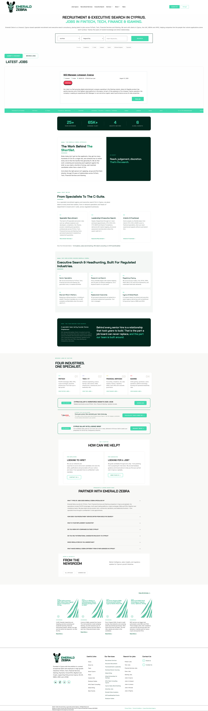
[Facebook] (60, 682)
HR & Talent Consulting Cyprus (111, 681)
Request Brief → (138, 428)
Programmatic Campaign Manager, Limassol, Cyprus (88, 75)
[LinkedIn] (55, 682)
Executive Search (99, 6)
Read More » (59, 633)
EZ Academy (76, 246)
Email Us (148, 660)
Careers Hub (82, 572)
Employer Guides (109, 698)
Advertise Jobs (109, 689)
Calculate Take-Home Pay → (135, 415)
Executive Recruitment (111, 663)
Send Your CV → (115, 475)
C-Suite (94, 47)
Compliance (86, 47)
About (116, 6)
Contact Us (149, 665)
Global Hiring (108, 673)
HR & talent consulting (100, 246)
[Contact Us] (143, 664)
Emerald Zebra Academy (111, 692)
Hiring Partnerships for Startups (111, 677)
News (124, 6)
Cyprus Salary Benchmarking (113, 685)
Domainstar (71, 709)
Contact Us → (74, 477)
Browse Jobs (31, 56)
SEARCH (140, 38)
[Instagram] (64, 682)
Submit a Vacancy (13, 56)
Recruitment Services (86, 6)
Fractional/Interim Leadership (113, 666)
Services (108, 6)
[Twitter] (69, 682)
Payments (128, 47)
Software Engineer (118, 47)
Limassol (102, 47)
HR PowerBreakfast (114, 246)
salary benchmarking (87, 246)
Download (140, 403)
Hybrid (109, 47)
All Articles (69, 572)
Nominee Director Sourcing (112, 670)
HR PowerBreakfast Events (112, 695)
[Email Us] (143, 660)
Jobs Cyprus (74, 6)
